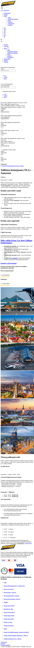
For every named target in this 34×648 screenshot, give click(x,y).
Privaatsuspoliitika (5, 645)
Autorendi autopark (12, 51)
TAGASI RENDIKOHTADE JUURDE (13, 166)
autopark (15, 258)
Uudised (9, 56)
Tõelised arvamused (12, 53)
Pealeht (6, 44)
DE (5, 35)
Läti (5, 75)
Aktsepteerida (20, 543)
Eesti (5, 78)
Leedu (5, 77)
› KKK (9, 20)
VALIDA (3, 108)
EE (5, 28)
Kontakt (6, 62)
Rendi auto (3, 164)
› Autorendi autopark (12, 19)
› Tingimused (10, 23)
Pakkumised (7, 13)
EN (5, 29)
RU (5, 32)
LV (5, 31)
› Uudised (9, 22)
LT (5, 34)
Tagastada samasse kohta (9, 91)
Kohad (6, 14)
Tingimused (10, 57)
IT (4, 37)
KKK (8, 54)
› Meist (9, 17)
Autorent (6, 46)
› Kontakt (9, 25)
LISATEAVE (28, 543)
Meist (5, 16)
